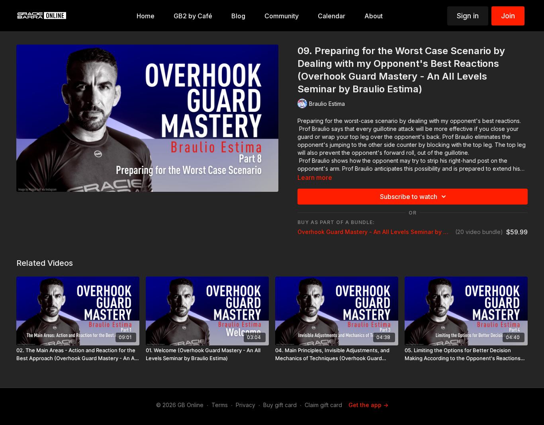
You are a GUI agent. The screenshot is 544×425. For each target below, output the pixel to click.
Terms (219, 405)
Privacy (245, 405)
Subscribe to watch (408, 197)
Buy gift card (280, 405)
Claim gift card (323, 405)
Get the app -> (368, 405)
